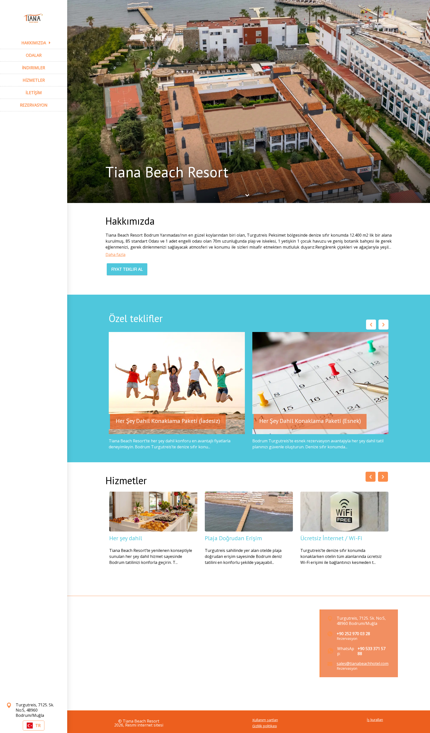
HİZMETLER (34, 80)
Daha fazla (115, 254)
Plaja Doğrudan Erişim (233, 538)
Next (383, 325)
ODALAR (34, 55)
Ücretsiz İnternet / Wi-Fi (331, 538)
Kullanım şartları (265, 720)
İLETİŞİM (34, 92)
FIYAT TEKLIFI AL (127, 269)
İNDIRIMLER (33, 67)
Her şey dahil (125, 538)
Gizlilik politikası (264, 726)
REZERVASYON (34, 105)
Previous (371, 325)
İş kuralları (375, 720)
